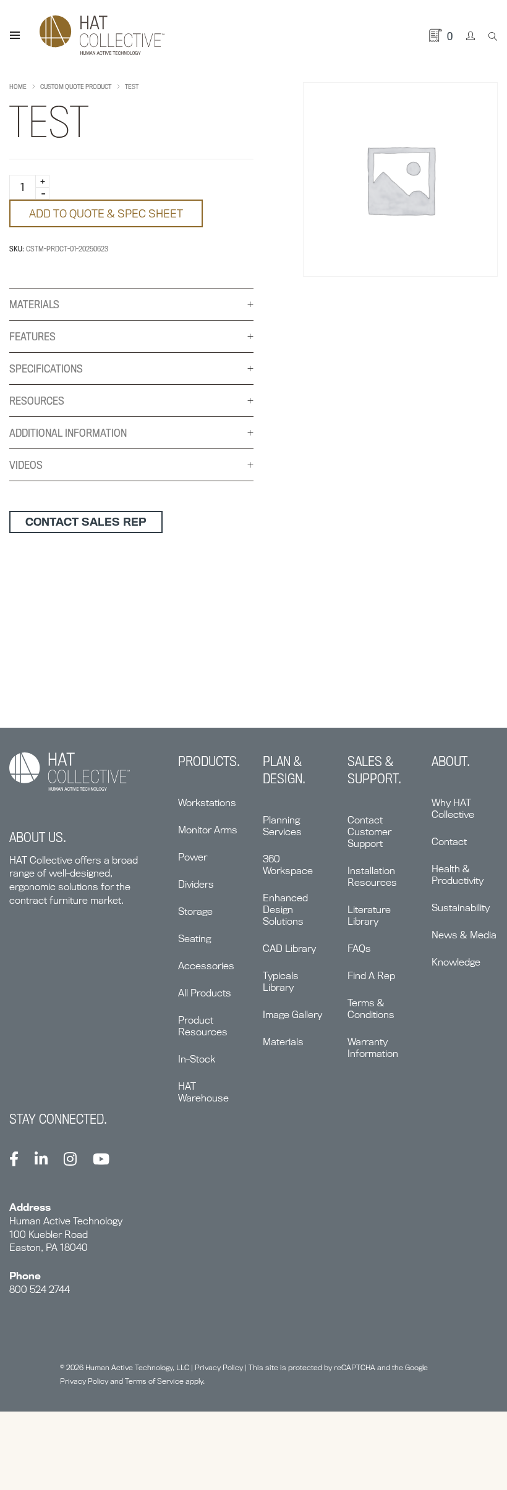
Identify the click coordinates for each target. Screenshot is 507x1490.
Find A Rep (371, 976)
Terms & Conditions (370, 1009)
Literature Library (369, 915)
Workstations (207, 803)
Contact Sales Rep (86, 521)
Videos (26, 464)
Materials (34, 304)
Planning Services (282, 826)
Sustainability (461, 908)
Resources (36, 400)
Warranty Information (372, 1047)
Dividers (196, 884)
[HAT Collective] (102, 35)
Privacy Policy (219, 1367)
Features (32, 336)
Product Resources (203, 1026)
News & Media (464, 935)
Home (18, 86)
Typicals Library (281, 981)
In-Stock (196, 1059)
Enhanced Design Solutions (285, 909)
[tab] (131, 304)
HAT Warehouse (203, 1092)
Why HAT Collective (453, 808)
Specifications (46, 368)
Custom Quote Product (75, 86)
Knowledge (456, 962)
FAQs (359, 948)
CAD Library (289, 948)
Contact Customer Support (369, 831)
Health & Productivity (458, 874)
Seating (194, 939)
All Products (204, 993)
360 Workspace (288, 865)
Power (192, 857)
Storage (195, 911)
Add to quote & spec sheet (106, 213)
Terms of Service (154, 1381)
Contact (449, 842)
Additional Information (68, 432)
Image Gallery (292, 1015)
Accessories (206, 966)
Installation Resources (372, 876)
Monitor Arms (207, 830)
